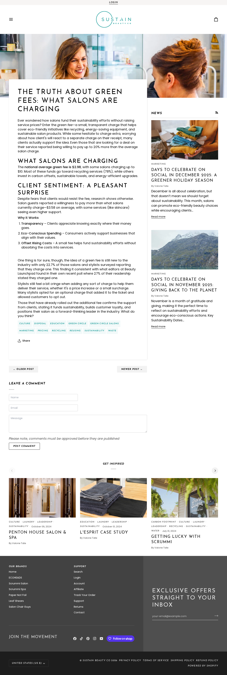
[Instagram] (94, 638)
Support (79, 601)
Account (79, 583)
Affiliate (79, 589)
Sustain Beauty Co (96, 660)
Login (113, 2)
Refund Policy (207, 660)
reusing (75, 331)
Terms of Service (156, 660)
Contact (79, 612)
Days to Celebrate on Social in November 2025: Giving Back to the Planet (184, 285)
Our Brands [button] (18, 566)
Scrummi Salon (18, 583)
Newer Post (132, 369)
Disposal (40, 324)
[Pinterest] (88, 638)
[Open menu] (14, 19)
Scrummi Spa (17, 589)
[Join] (215, 616)
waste (112, 331)
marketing (26, 331)
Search (78, 572)
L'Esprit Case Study (104, 533)
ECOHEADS (15, 577)
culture (24, 324)
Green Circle (77, 324)
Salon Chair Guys (20, 607)
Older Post (23, 369)
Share (26, 340)
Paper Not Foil (17, 595)
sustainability (94, 331)
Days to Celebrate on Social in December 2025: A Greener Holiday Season (184, 175)
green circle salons (104, 324)
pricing (43, 331)
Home (12, 572)
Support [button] (80, 566)
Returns (78, 607)
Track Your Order (84, 595)
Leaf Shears (16, 601)
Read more (158, 216)
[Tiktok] (81, 638)
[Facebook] (74, 638)
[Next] (215, 470)
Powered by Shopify (203, 666)
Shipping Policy (182, 660)
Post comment (24, 446)
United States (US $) (27, 663)
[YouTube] (101, 638)
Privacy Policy (130, 660)
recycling (59, 331)
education (57, 324)
